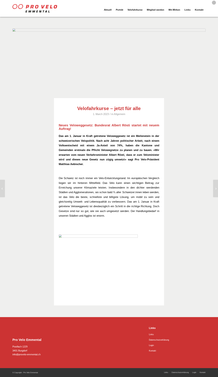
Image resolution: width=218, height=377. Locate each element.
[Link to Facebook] (214, 3)
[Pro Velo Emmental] (34, 8)
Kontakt (152, 351)
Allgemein (119, 114)
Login (151, 345)
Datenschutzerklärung (159, 340)
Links (151, 334)
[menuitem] (99, 8)
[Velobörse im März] (215, 188)
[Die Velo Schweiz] (2, 188)
